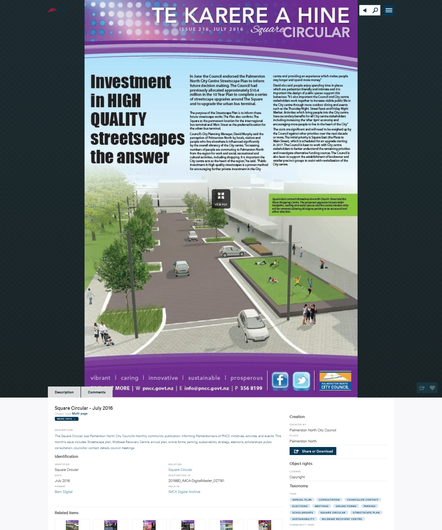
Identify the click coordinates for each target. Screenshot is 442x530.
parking (369, 506)
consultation (329, 499)
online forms (346, 506)
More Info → (66, 418)
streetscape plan (366, 512)
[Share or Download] (422, 388)
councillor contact (362, 499)
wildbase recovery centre (342, 519)
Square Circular (180, 469)
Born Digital (64, 491)
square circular (333, 512)
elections (299, 506)
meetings (322, 506)
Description (64, 391)
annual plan (302, 499)
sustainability (303, 519)
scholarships (302, 512)
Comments (97, 391)
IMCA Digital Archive (184, 491)
